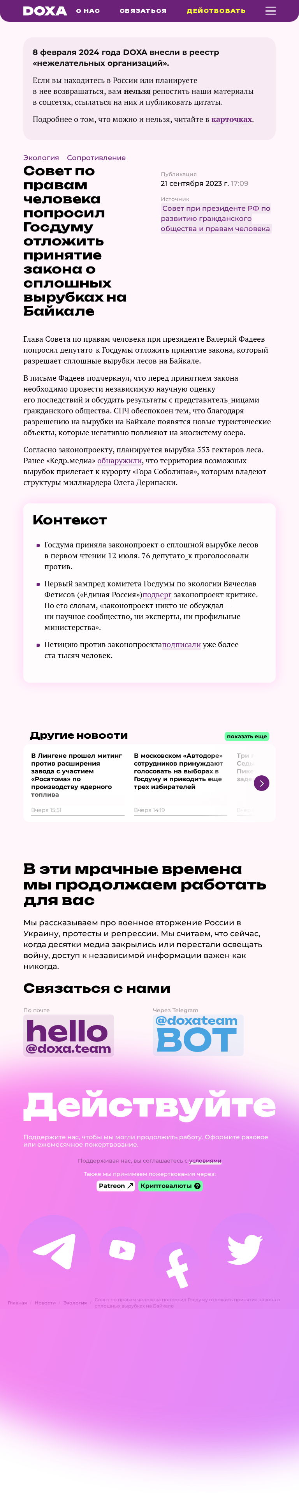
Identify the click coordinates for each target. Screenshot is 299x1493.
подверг (157, 594)
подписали (181, 644)
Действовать (216, 11)
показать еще (247, 736)
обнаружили (119, 460)
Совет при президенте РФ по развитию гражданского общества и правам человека (216, 218)
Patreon (112, 1185)
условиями (205, 1160)
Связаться (143, 11)
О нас (88, 11)
